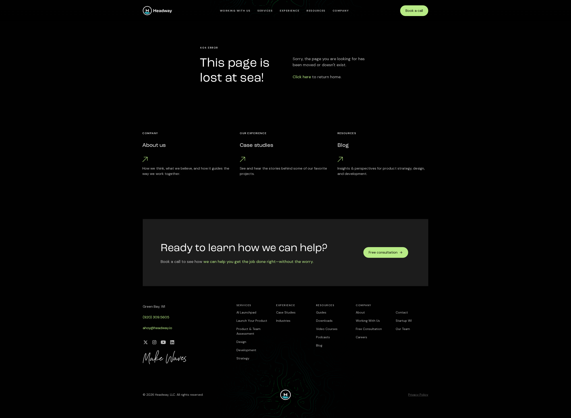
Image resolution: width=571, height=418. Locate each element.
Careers (361, 337)
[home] (157, 10)
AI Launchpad (246, 312)
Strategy (242, 358)
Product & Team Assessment (248, 331)
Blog (319, 345)
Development (246, 350)
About (360, 312)
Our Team (403, 329)
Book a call (414, 10)
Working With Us (235, 10)
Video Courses (326, 329)
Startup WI (404, 321)
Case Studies (286, 312)
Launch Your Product (251, 321)
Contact (402, 312)
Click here (302, 77)
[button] (265, 10)
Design (241, 342)
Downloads (324, 321)
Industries (283, 321)
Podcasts (323, 337)
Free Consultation (369, 329)
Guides (321, 312)
